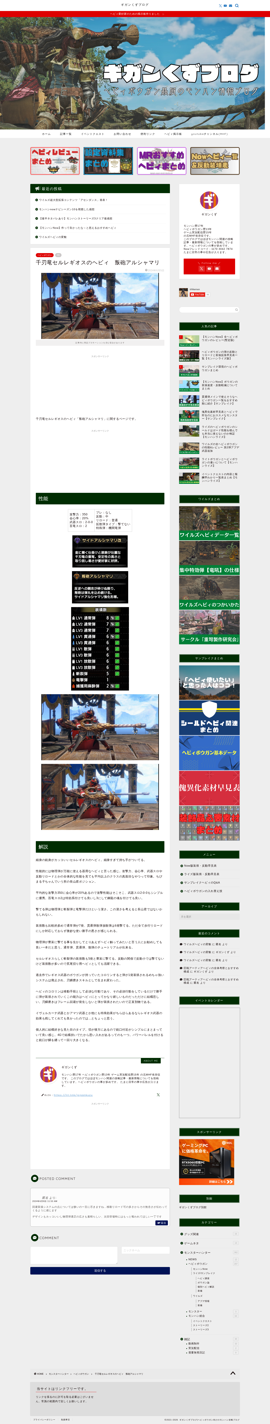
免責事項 (65, 1419)
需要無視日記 (212, 1352)
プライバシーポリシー (44, 1419)
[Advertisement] (100, 385)
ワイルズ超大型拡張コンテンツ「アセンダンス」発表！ (73, 200)
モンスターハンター (210, 1252)
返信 (163, 1223)
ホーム (46, 134)
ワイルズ (198, 1296)
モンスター (212, 1311)
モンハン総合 (212, 1316)
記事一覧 (66, 134)
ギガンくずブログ (135, 4)
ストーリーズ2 (201, 1325)
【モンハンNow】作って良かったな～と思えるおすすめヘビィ (77, 228)
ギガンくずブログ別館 (193, 1207)
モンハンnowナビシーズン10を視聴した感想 (67, 209)
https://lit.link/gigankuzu (73, 1094)
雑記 (210, 1339)
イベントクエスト (93, 134)
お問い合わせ (122, 134)
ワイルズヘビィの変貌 (53, 237)
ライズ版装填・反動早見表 (201, 874)
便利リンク (148, 134)
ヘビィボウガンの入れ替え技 (203, 890)
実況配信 (212, 1348)
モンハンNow (200, 1269)
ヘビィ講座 (204, 1278)
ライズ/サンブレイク (204, 1273)
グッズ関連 (210, 1234)
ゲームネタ (210, 1243)
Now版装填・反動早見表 (200, 865)
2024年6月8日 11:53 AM (44, 1201)
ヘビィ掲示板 (173, 134)
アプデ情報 (204, 1301)
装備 (200, 1291)
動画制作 (212, 1343)
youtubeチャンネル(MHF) (209, 134)
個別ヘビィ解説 (206, 1287)
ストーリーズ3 (201, 1329)
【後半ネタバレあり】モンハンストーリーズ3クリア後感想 (75, 218)
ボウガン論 (204, 1282)
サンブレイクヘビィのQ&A (202, 882)
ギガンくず (223, 952)
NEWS (212, 1259)
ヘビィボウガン (45, 255)
